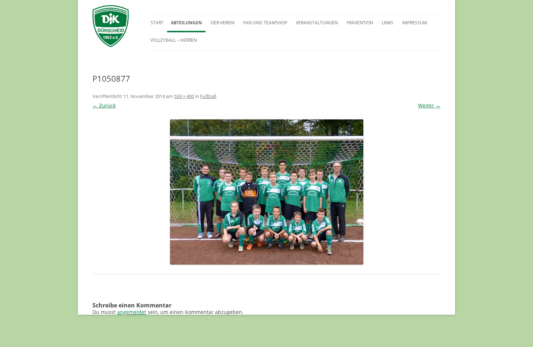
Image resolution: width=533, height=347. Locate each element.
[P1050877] (266, 192)
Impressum (414, 23)
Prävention (360, 23)
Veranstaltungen (317, 23)
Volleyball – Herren (173, 40)
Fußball (208, 96)
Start (157, 23)
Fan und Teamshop (265, 23)
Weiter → (429, 105)
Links (387, 23)
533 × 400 (184, 96)
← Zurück (104, 105)
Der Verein (223, 23)
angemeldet (131, 312)
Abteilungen (186, 23)
